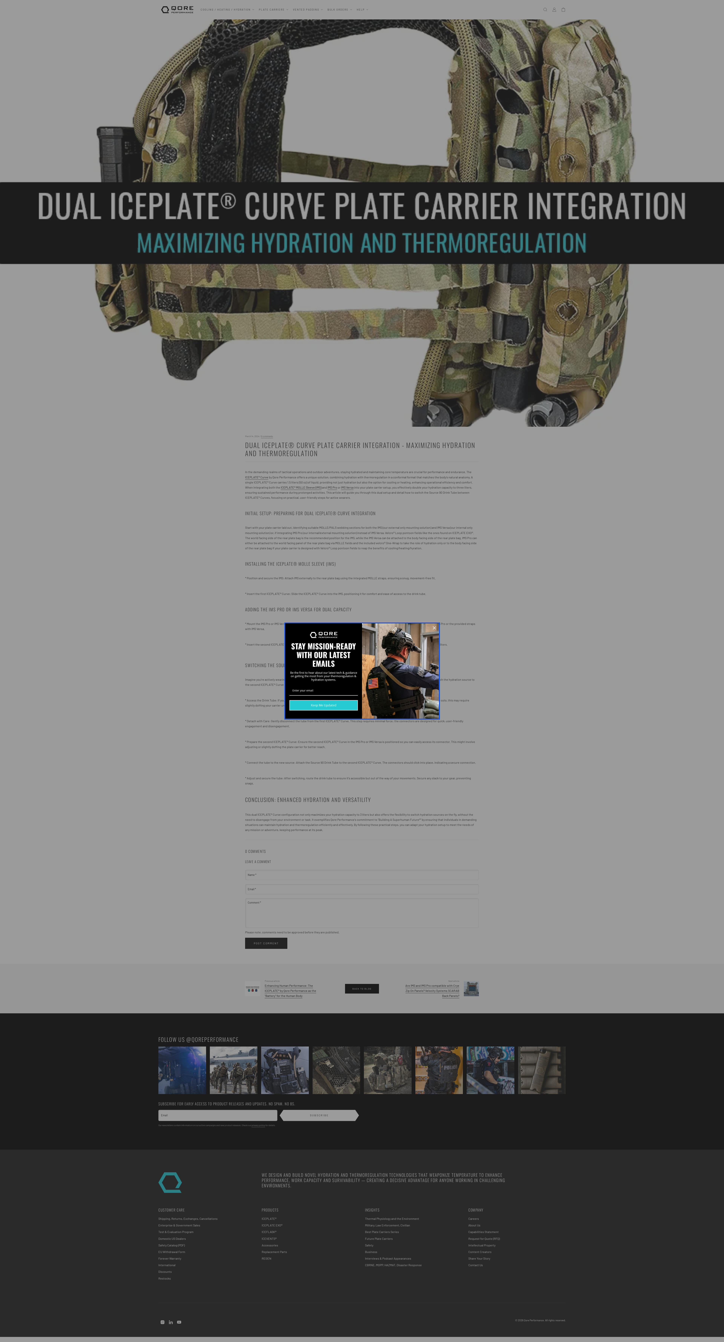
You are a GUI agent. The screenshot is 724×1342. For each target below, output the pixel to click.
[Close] (434, 627)
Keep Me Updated (323, 705)
